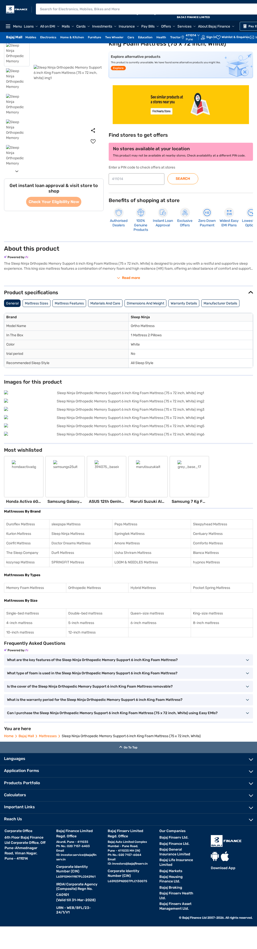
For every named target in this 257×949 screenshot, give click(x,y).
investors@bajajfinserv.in (130, 863)
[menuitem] (193, 37)
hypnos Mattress (206, 562)
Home (9, 736)
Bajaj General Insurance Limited (174, 851)
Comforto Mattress (208, 543)
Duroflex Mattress (20, 524)
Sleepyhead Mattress (210, 524)
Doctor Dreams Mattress (71, 543)
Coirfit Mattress (18, 543)
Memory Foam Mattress (25, 588)
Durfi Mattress (62, 553)
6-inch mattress (143, 623)
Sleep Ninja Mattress (67, 534)
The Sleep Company (22, 553)
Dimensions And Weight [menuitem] (145, 303)
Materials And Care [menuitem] (105, 303)
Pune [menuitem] (189, 39)
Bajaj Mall (26, 736)
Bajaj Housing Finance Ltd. (171, 879)
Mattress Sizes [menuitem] (36, 303)
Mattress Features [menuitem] (69, 303)
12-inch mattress (82, 632)
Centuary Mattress (208, 534)
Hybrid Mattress (143, 588)
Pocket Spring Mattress (211, 588)
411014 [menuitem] (191, 35)
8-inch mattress (206, 623)
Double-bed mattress (85, 613)
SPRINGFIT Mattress (67, 562)
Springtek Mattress (129, 534)
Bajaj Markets (170, 871)
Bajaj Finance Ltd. (174, 844)
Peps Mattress (125, 524)
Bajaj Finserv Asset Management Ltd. (175, 906)
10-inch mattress (20, 632)
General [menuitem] (12, 303)
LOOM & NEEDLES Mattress (136, 562)
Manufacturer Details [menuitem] (220, 303)
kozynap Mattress (20, 562)
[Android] (215, 856)
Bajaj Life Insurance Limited (176, 862)
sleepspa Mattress (66, 524)
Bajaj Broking (170, 887)
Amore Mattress (127, 543)
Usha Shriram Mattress (132, 553)
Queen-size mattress (147, 613)
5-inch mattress (81, 623)
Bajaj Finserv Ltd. (173, 837)
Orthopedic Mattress (84, 588)
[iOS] (225, 856)
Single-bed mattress (22, 613)
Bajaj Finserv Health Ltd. (176, 895)
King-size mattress (208, 613)
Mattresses (48, 736)
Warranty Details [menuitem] (184, 303)
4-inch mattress (19, 623)
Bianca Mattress (206, 553)
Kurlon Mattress (18, 534)
